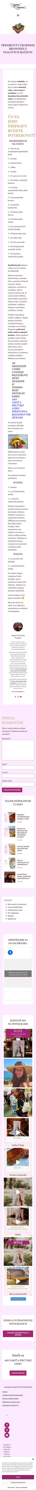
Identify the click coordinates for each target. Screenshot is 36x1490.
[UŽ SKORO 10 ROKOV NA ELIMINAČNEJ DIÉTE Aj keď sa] (18, 1073)
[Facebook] (15, 697)
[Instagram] (18, 697)
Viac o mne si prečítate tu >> (18, 691)
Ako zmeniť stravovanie (17, 904)
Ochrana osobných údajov (22, 1487)
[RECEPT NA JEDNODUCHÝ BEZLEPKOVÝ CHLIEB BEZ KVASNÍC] (18, 1281)
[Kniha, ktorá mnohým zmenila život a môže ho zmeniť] (18, 1192)
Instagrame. (15, 611)
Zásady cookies (11, 1487)
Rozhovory (12, 918)
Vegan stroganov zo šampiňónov (23, 863)
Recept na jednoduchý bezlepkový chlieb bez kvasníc (22, 833)
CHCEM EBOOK (18, 1373)
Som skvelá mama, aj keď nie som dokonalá (24, 876)
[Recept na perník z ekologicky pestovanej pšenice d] (18, 1162)
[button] (33, 1459)
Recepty (11, 916)
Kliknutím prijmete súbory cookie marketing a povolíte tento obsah (18, 974)
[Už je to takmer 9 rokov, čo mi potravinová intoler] (18, 1221)
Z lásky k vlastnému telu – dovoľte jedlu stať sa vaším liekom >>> (18, 670)
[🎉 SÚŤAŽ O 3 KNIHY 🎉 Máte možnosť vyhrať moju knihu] (18, 1043)
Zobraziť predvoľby (18, 1483)
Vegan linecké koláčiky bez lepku (23, 849)
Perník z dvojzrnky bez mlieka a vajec (23, 817)
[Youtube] (21, 697)
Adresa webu (7, 781)
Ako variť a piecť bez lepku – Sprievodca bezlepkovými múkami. (21, 408)
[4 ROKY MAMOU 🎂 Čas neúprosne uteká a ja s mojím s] (18, 1102)
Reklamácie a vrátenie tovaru (11, 1402)
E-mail (5, 772)
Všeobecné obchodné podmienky (12, 1395)
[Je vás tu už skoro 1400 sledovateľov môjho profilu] (18, 1251)
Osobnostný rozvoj (15, 910)
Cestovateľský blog (15, 907)
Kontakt (4, 1392)
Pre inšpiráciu (13, 913)
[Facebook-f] (7, 1425)
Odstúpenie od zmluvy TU (10, 1405)
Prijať (18, 1477)
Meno (5, 764)
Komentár (6, 739)
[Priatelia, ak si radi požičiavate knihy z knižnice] (18, 1132)
